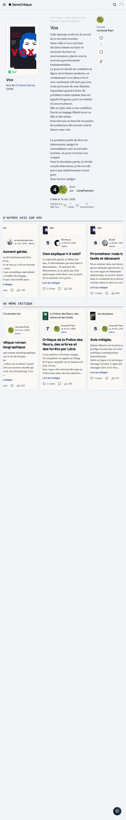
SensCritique (56, 18)
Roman (75, 18)
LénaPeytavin (85, 190)
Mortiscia (66, 239)
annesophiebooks (23, 240)
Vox (9, 80)
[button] (121, 4)
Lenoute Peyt (105, 30)
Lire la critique (51, 282)
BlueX (112, 239)
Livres (67, 18)
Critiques (54, 21)
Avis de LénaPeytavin (70, 21)
